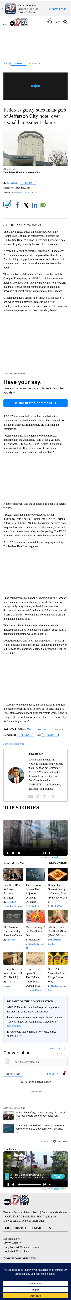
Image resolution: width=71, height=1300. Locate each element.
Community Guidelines (54, 1212)
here (19, 1035)
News (29, 729)
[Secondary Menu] (7, 22)
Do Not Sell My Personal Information (23, 1220)
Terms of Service (12, 1212)
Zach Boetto (13, 183)
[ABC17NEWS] (22, 22)
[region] (35, 1095)
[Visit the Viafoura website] (60, 1141)
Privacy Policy (32, 1212)
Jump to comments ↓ (14, 743)
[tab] (13, 1074)
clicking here (14, 1025)
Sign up (61, 1048)
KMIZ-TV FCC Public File (20, 1216)
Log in (53, 1048)
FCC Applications (46, 1216)
